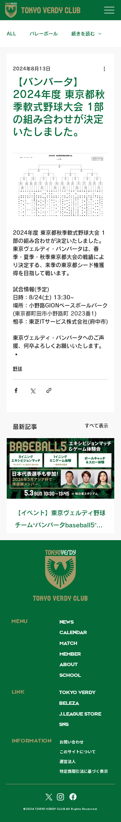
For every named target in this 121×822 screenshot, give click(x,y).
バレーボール (44, 33)
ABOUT (68, 664)
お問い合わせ (71, 742)
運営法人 (67, 761)
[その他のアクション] (104, 69)
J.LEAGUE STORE (80, 714)
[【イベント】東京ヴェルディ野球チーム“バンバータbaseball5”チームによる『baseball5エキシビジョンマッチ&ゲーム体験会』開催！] (60, 468)
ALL (11, 33)
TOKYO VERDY (77, 692)
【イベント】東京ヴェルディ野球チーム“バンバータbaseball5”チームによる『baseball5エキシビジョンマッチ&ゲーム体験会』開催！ (60, 520)
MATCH (68, 643)
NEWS (66, 622)
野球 (17, 368)
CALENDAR (73, 632)
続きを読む (83, 33)
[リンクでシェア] (49, 390)
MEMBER (70, 654)
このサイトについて (77, 752)
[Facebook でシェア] (16, 390)
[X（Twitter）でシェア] (32, 390)
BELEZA (69, 703)
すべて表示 (96, 425)
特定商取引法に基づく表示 (83, 771)
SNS (64, 724)
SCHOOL (70, 675)
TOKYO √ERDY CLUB (60, 599)
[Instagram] (60, 796)
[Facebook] (73, 796)
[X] (48, 796)
